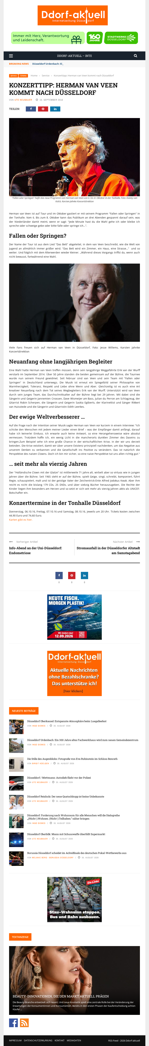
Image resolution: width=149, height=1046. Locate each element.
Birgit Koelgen (40, 763)
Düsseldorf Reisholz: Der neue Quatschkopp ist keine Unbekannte (65, 796)
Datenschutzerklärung (38, 1040)
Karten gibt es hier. (21, 519)
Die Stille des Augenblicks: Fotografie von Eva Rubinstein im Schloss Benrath (72, 759)
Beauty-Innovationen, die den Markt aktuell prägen (61, 996)
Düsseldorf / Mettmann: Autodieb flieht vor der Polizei (59, 777)
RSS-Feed (113, 1040)
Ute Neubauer (23, 99)
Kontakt (60, 1040)
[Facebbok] (13, 1022)
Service (14, 76)
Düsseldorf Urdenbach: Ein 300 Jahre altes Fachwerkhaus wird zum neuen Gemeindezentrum (87, 63)
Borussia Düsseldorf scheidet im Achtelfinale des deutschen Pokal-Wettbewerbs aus (76, 853)
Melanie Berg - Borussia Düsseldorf (53, 857)
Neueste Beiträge (24, 711)
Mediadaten (74, 1040)
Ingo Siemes (38, 725)
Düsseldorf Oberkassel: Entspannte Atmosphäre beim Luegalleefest (66, 721)
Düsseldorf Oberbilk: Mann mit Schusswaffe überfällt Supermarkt (66, 834)
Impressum (15, 1040)
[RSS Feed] (24, 1022)
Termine (23, 76)
